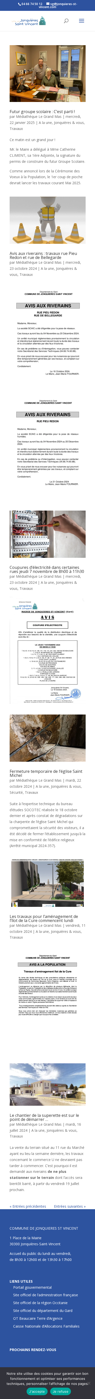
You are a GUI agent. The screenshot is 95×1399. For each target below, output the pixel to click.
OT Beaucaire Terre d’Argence (38, 1318)
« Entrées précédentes (28, 1206)
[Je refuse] (88, 1383)
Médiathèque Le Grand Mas (39, 116)
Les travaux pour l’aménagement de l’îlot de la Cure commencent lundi (44, 918)
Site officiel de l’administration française (45, 1294)
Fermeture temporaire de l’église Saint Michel (46, 773)
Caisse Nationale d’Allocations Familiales (46, 1326)
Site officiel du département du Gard (42, 1310)
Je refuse (60, 1391)
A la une (45, 122)
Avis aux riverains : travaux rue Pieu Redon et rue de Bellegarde (43, 255)
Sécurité (16, 792)
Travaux (16, 128)
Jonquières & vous (69, 122)
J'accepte (37, 1391)
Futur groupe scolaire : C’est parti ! (42, 111)
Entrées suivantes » (70, 1206)
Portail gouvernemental (32, 1287)
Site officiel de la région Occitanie (40, 1302)
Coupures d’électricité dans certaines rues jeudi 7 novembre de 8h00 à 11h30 (47, 569)
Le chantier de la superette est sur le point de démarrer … (44, 1117)
